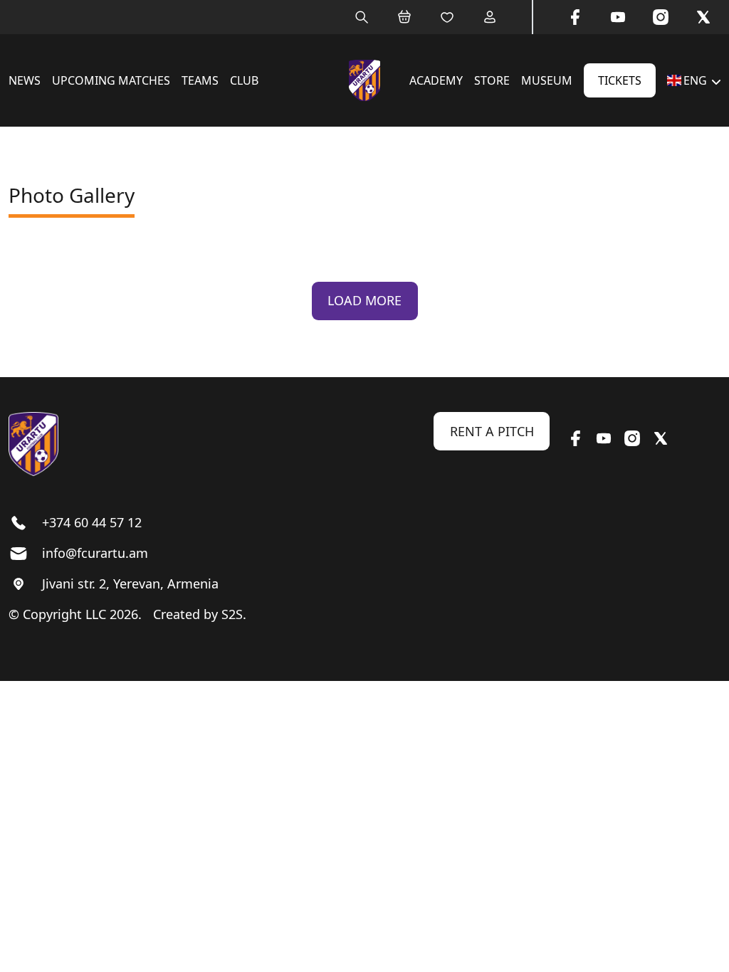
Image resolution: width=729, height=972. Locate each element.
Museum (546, 80)
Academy (436, 80)
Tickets (619, 80)
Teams (200, 80)
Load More (364, 300)
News (25, 80)
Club (244, 80)
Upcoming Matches (111, 80)
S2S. (233, 614)
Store (492, 80)
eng (695, 80)
